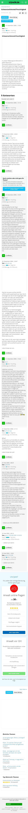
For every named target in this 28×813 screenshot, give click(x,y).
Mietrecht (7, 6)
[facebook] (23, 13)
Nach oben (23, 689)
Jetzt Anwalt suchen (14, 673)
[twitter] (20, 13)
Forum (3, 6)
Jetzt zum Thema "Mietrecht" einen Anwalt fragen (14, 189)
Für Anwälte (14, 810)
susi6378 (7, 464)
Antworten (5, 17)
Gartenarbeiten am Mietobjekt (11, 780)
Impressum (22, 809)
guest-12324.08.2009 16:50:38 (13, 535)
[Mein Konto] (25, 2)
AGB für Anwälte (6, 809)
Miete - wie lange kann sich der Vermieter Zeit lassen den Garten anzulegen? (12, 753)
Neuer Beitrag (13, 17)
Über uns (16, 807)
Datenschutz (15, 809)
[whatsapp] (26, 13)
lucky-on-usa (8, 136)
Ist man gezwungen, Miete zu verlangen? (14, 737)
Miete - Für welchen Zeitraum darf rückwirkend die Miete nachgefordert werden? (13, 744)
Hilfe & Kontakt (9, 807)
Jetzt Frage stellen (14, 632)
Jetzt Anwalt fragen (7, 20)
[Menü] (2, 2)
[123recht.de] (14, 2)
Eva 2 (6, 28)
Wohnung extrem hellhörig (10, 785)
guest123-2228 (9, 555)
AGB (21, 807)
